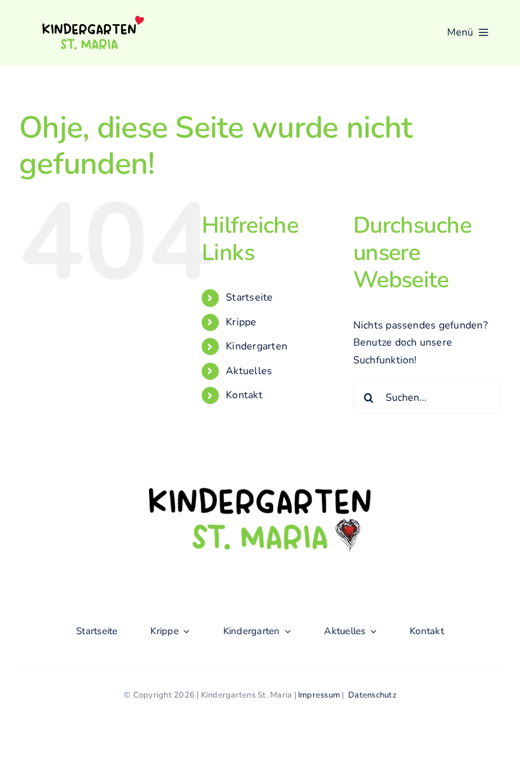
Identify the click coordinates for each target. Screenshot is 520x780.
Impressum (319, 695)
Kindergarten (256, 346)
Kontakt (244, 395)
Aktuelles (249, 371)
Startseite (249, 297)
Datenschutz (372, 695)
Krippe (241, 322)
